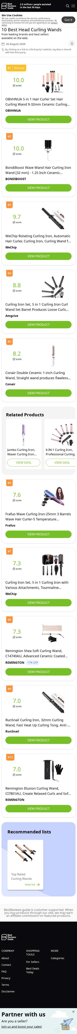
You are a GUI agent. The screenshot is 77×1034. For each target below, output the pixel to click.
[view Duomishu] (62, 435)
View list (30, 884)
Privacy (5, 978)
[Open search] (68, 6)
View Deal (23, 463)
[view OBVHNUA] (19, 82)
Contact (6, 965)
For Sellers (32, 962)
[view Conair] (17, 355)
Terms (5, 984)
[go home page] (8, 6)
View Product (38, 119)
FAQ (4, 971)
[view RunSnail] (17, 703)
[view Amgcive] (17, 287)
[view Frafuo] (17, 497)
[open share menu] (72, 43)
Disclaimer (8, 991)
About (5, 958)
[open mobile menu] (73, 6)
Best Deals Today (32, 970)
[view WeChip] (17, 219)
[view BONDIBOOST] (19, 150)
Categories (57, 958)
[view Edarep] (23, 435)
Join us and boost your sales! (21, 1027)
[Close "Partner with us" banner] (73, 1011)
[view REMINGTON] (17, 633)
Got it (68, 20)
